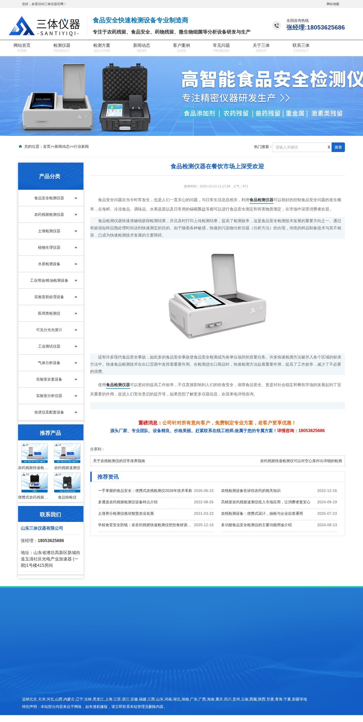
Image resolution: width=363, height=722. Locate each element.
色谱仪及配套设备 (49, 412)
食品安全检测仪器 (49, 198)
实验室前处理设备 (49, 297)
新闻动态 (141, 45)
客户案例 (181, 45)
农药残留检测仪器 (49, 214)
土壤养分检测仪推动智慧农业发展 (126, 513)
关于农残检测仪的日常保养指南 (119, 461)
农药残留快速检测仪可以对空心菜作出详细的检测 (301, 461)
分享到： (97, 449)
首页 (46, 146)
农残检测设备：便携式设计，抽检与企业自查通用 (262, 513)
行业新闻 (81, 146)
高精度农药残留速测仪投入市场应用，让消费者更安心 (265, 502)
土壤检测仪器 (49, 231)
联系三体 (301, 45)
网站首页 (22, 45)
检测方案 (101, 45)
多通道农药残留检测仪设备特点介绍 (128, 502)
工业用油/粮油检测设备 (49, 280)
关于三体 (261, 45)
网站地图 (333, 4)
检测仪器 (61, 45)
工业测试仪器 (49, 346)
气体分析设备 (49, 363)
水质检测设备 (49, 264)
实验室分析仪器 (49, 396)
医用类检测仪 (49, 313)
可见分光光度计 (49, 330)
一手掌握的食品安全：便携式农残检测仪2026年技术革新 (145, 490)
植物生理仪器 (49, 247)
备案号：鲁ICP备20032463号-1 (280, 695)
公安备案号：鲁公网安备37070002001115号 (291, 704)
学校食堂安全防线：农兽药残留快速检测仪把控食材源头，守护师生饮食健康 (146, 525)
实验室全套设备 (49, 379)
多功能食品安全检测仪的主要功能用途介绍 (256, 525)
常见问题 (221, 45)
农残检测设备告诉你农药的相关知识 (251, 490)
